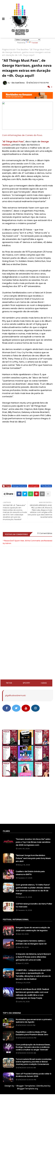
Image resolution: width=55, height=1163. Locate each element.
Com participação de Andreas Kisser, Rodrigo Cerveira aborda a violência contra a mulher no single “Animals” (33, 1047)
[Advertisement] (27, 623)
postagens (33, 486)
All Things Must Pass (13, 141)
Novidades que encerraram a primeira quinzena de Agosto (34, 1020)
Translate (34, 42)
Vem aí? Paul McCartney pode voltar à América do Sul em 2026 (33, 1075)
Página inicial (8, 49)
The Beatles (22, 49)
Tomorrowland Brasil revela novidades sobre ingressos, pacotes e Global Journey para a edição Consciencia (33, 1062)
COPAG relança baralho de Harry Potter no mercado (34, 905)
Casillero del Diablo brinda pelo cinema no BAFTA (30, 873)
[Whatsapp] (30, 493)
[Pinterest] (36, 493)
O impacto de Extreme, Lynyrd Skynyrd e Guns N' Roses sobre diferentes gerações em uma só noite (33, 957)
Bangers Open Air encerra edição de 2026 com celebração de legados (33, 929)
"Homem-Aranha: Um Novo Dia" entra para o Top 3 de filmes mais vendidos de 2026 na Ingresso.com (33, 842)
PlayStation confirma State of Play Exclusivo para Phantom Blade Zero (32, 1033)
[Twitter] (24, 493)
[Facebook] (19, 493)
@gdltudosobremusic (15, 695)
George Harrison (19, 486)
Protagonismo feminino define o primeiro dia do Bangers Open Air (31, 942)
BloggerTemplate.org (27, 1088)
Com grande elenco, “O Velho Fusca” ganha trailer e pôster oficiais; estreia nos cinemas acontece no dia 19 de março (33, 889)
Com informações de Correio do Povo (22, 135)
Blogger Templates (25, 1085)
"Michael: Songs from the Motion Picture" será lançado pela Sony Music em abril (33, 858)
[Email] (42, 493)
